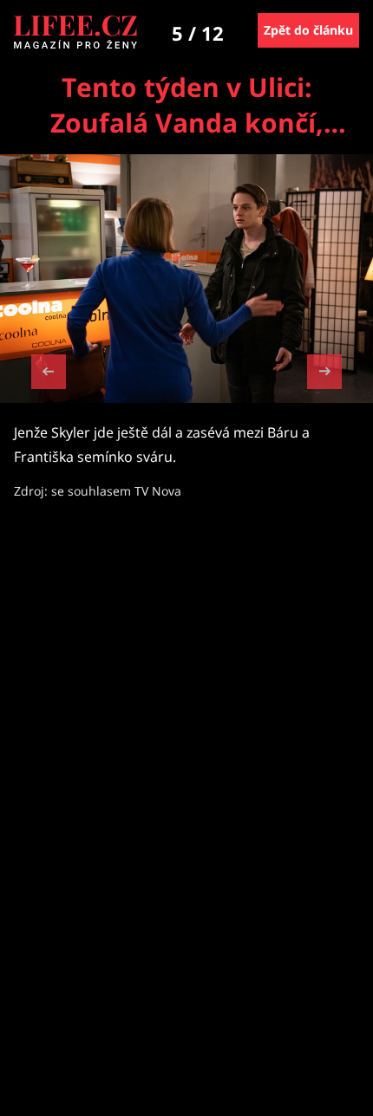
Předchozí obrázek (48, 374)
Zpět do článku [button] (308, 30)
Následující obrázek (324, 369)
